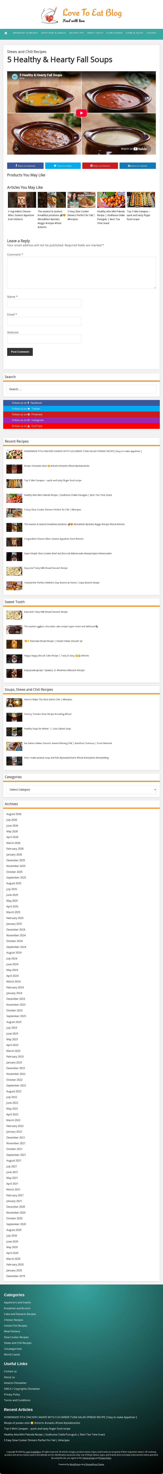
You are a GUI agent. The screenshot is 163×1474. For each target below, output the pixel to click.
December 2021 (15, 1137)
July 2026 (11, 820)
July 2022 (11, 1097)
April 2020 (12, 1253)
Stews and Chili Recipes (26, 51)
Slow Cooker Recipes (16, 1337)
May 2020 (12, 1247)
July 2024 (11, 958)
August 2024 (13, 952)
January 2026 (14, 854)
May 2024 (12, 970)
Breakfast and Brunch (17, 1308)
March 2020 (13, 1259)
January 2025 (14, 923)
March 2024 (13, 981)
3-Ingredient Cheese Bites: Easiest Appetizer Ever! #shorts (21, 215)
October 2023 (14, 1010)
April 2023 (12, 1045)
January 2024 (14, 993)
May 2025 (12, 900)
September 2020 (16, 1224)
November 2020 (15, 1212)
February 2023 (15, 1056)
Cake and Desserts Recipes (20, 1314)
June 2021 (12, 1172)
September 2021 (16, 1155)
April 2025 (12, 906)
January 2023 (14, 1062)
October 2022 (14, 1079)
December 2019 (15, 1276)
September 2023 (16, 1016)
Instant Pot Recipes (15, 1325)
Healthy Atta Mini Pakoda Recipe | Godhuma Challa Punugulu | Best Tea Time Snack (54, 1434)
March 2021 (13, 1189)
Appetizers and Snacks (17, 1302)
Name (12, 297)
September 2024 (16, 947)
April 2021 (12, 1183)
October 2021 (14, 1149)
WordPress (75, 1464)
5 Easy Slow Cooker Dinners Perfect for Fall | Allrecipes (81, 215)
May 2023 (12, 1039)
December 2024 (15, 929)
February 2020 (15, 1264)
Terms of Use (88, 1458)
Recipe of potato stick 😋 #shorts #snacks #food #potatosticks (42, 1423)
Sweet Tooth (95, 32)
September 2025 (16, 877)
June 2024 (12, 964)
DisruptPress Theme (95, 1464)
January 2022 (14, 1131)
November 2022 (15, 1074)
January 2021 (14, 1201)
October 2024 (14, 941)
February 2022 (15, 1126)
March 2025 (13, 912)
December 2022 (15, 1068)
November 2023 (15, 1004)
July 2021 (11, 1166)
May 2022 (12, 1108)
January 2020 (14, 1270)
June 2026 (12, 825)
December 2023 (15, 999)
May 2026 (12, 831)
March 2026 (13, 843)
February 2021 (15, 1195)
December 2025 (15, 860)
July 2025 (11, 889)
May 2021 (12, 1178)
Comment (15, 254)
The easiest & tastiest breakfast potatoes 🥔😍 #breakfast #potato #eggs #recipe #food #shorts (52, 219)
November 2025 (15, 866)
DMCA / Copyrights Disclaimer (22, 1389)
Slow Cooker (114, 32)
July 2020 (11, 1235)
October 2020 (14, 1218)
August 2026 (13, 814)
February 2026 (15, 848)
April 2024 (12, 976)
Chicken (151, 32)
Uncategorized (12, 1349)
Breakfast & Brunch (25, 32)
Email (12, 314)
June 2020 (12, 1241)
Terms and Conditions (17, 1400)
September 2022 (16, 1085)
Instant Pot (76, 32)
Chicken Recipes (13, 1320)
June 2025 (12, 895)
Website (12, 332)
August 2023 (13, 1022)
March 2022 (13, 1120)
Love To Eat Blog (92, 12)
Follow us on (27, 403)
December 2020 (15, 1206)
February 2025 (15, 918)
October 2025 (14, 872)
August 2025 (13, 883)
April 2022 (12, 1114)
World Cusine (12, 1354)
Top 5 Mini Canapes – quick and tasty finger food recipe (138, 215)
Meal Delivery (12, 1331)
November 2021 (15, 1143)
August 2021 (13, 1160)
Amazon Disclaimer (15, 1383)
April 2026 (12, 837)
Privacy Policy (12, 1394)
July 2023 (11, 1027)
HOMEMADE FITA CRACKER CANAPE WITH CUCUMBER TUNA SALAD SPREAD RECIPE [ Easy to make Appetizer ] (70, 1417)
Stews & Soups (134, 32)
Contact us (10, 1371)
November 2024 (15, 935)
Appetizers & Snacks (53, 32)
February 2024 (15, 987)
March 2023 (13, 1051)
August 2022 (13, 1091)
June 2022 (12, 1103)
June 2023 (12, 1033)
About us (9, 1377)
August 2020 (13, 1230)
